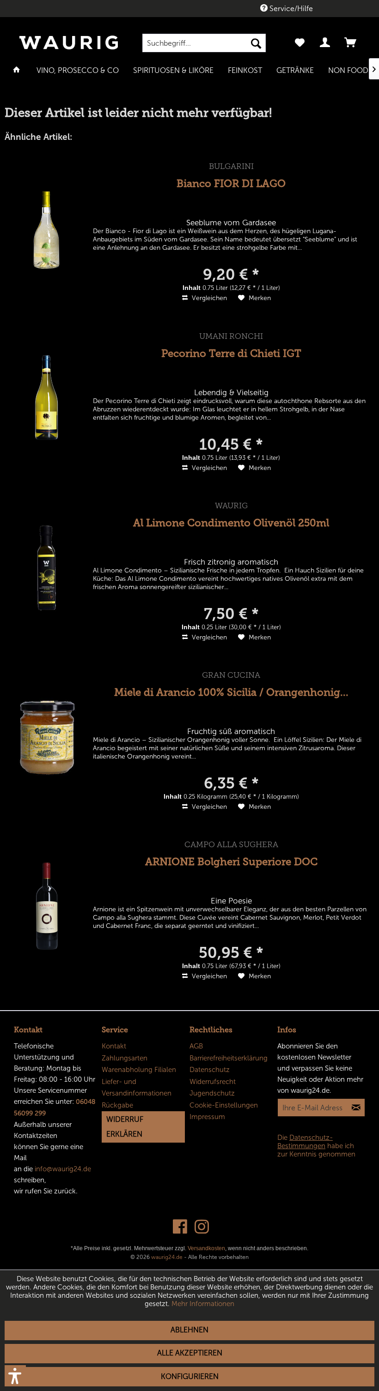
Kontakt (114, 1046)
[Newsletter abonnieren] (356, 1107)
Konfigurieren (190, 1376)
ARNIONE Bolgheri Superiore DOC (231, 861)
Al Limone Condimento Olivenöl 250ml (231, 523)
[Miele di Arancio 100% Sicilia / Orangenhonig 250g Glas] (47, 737)
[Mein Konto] (325, 43)
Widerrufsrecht (213, 1082)
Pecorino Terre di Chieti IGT (231, 353)
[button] (15, 1375)
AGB (196, 1046)
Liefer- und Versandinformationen (136, 1088)
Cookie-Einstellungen (224, 1105)
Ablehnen (189, 1329)
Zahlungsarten (124, 1058)
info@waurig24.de (63, 1169)
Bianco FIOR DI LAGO (231, 183)
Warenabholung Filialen (139, 1070)
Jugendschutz (212, 1093)
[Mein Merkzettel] (299, 43)
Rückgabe (117, 1105)
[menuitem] (204, 43)
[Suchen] (256, 43)
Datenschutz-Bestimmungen (305, 1141)
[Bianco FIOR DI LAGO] (47, 228)
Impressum (207, 1117)
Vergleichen (208, 298)
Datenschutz (210, 1070)
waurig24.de (167, 1257)
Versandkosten (206, 1248)
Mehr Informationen (202, 1304)
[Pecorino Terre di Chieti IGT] (47, 398)
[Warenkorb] (351, 43)
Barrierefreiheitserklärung (229, 1058)
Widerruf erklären (124, 1126)
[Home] (16, 70)
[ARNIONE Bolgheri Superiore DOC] (47, 906)
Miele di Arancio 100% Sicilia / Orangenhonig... (231, 692)
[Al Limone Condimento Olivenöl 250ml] (47, 567)
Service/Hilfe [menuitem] (290, 8)
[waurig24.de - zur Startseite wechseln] (68, 47)
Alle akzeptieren (189, 1353)
